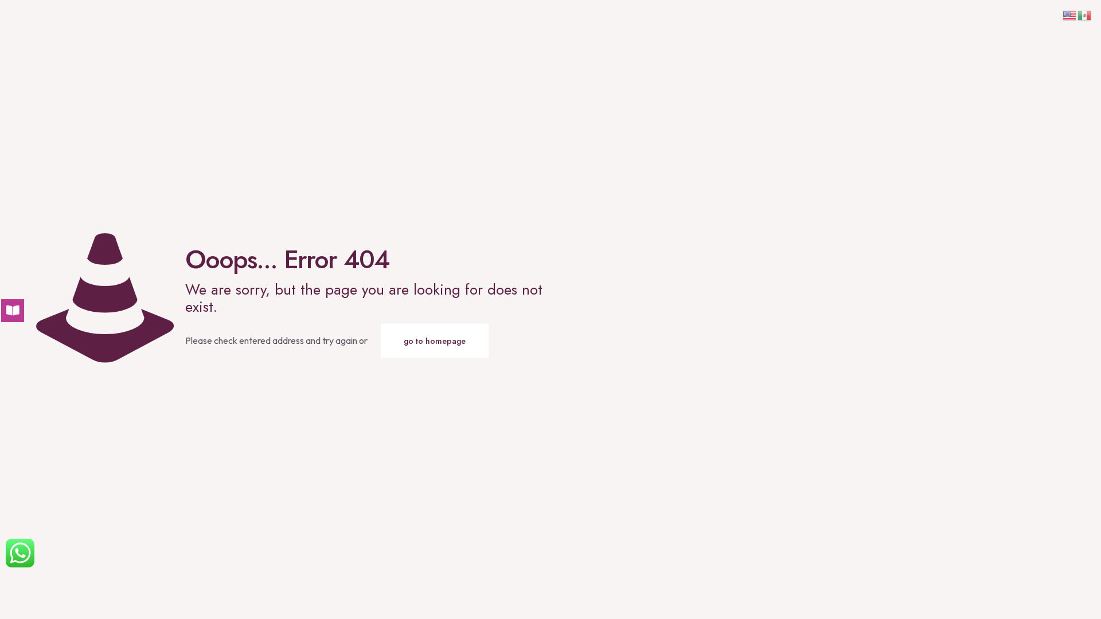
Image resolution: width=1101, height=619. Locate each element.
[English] (1070, 14)
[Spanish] (1084, 14)
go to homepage (435, 341)
